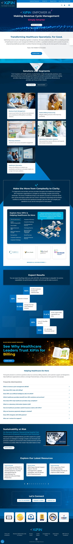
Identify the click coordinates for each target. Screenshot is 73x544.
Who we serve (41, 84)
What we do (31, 84)
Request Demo (53, 1)
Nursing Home (14, 235)
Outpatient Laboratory (16, 237)
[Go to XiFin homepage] (8, 4)
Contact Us (44, 1)
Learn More (36, 53)
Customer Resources (34, 1)
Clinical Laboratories (15, 219)
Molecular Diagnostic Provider (15, 232)
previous (30, 28)
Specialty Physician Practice (28, 238)
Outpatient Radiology (29, 222)
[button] (69, 5)
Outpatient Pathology (16, 240)
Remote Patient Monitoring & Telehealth (27, 231)
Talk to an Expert (24, 500)
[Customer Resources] (64, 5)
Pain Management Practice (28, 225)
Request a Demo (39, 500)
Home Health (14, 225)
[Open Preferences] (2, 541)
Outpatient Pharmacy (29, 219)
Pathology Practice (28, 228)
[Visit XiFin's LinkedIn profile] (36, 539)
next (45, 28)
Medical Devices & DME (15, 228)
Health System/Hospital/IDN (15, 222)
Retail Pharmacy (28, 235)
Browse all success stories (36, 262)
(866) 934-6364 (66, 1)
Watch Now (8, 447)
